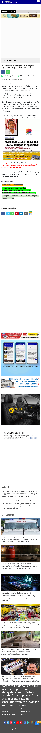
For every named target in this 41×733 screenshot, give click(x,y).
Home (4, 60)
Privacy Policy (25, 712)
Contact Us (4, 712)
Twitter (24, 163)
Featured (5, 487)
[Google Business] (24, 722)
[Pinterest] (21, 722)
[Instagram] (11, 722)
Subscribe (23, 714)
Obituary (12, 60)
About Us (23, 709)
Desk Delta (6, 79)
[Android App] (28, 722)
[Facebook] (5, 722)
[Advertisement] (20, 38)
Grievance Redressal (8, 714)
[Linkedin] (14, 722)
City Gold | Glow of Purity (12, 185)
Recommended (7, 515)
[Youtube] (17, 722)
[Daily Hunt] (32, 722)
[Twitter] (8, 722)
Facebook (14, 163)
